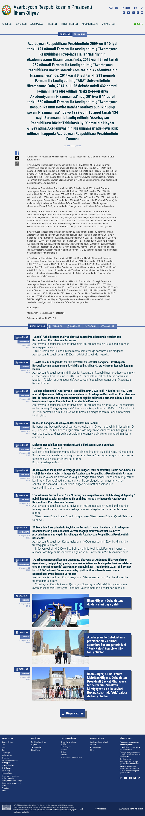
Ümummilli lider (7, 742)
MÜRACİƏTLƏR (108, 24)
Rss (142, 12)
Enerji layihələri (7, 773)
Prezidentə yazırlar (126, 745)
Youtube (128, 12)
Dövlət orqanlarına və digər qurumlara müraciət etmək (129, 763)
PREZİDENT (52, 24)
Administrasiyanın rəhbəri (99, 742)
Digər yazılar (74, 713)
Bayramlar (5, 758)
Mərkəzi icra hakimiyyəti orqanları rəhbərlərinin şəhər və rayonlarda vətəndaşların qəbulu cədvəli (129, 769)
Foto (116, 8)
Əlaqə (92, 750)
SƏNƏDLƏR (21, 24)
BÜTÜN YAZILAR (37, 326)
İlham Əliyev (26, 13)
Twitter (138, 12)
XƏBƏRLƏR (7, 24)
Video (127, 8)
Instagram (124, 12)
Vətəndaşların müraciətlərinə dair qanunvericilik (130, 748)
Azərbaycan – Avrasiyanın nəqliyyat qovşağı (10, 777)
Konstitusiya (6, 753)
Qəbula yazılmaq (125, 759)
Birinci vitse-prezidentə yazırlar (71, 757)
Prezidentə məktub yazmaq (129, 742)
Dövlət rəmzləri (7, 755)
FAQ (81, 809)
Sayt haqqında (100, 809)
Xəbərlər (64, 749)
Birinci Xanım (35, 750)
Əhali (3, 750)
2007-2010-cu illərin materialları (131, 809)
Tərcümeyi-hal (36, 747)
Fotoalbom (5, 788)
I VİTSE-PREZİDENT (69, 24)
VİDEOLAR (92, 326)
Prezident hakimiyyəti (38, 742)
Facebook (133, 12)
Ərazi (3, 747)
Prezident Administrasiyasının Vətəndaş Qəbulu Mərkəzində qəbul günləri (130, 754)
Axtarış (140, 24)
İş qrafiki (34, 745)
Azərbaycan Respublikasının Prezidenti (52, 7)
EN (142, 8)
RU (135, 8)
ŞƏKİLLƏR (109, 326)
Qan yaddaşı (6, 771)
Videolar (63, 755)
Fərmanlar (80, 34)
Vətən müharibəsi (8, 765)
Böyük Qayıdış (6, 768)
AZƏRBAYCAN (36, 24)
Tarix (3, 745)
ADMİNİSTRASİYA (90, 24)
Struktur (93, 745)
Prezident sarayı (95, 747)
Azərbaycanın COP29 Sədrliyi (12, 781)
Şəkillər (63, 752)
